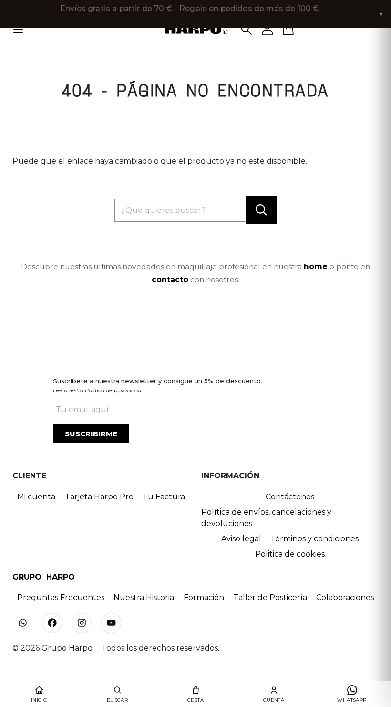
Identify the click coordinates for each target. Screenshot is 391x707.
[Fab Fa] (52, 623)
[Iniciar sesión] (267, 29)
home (316, 266)
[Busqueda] (246, 29)
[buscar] (261, 210)
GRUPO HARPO (43, 576)
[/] (195, 29)
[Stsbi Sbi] (22, 623)
